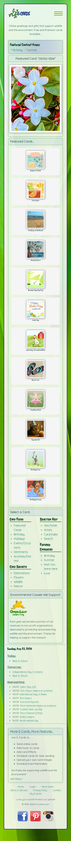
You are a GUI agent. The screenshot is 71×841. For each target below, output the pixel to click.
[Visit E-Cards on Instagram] (48, 820)
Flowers (19, 577)
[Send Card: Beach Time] (35, 369)
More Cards (47, 786)
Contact (57, 790)
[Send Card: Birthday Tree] (35, 459)
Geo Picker (50, 525)
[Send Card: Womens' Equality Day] (35, 279)
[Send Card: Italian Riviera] (35, 249)
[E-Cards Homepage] (25, 13)
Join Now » (16, 778)
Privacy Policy (40, 790)
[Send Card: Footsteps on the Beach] (35, 219)
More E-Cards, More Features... (31, 731)
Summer (32, 50)
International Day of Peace (33, 694)
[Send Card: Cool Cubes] (35, 190)
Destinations (22, 573)
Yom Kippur (26, 698)
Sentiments (21, 552)
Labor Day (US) (28, 686)
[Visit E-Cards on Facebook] (23, 820)
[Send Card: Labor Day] (35, 309)
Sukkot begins (27, 716)
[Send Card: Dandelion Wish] (35, 399)
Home (21, 786)
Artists (48, 530)
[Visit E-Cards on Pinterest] (35, 820)
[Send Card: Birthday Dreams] (35, 489)
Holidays (19, 538)
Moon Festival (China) (31, 713)
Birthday (18, 50)
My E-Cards (35, 793)
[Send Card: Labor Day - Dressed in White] (35, 339)
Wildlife (18, 581)
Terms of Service (18, 790)
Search (48, 538)
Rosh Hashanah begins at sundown (38, 705)
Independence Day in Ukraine (28, 671)
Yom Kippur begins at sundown (36, 690)
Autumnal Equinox (29, 701)
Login (33, 786)
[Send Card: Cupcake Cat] (35, 429)
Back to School (20, 660)
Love (47, 573)
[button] (58, 13)
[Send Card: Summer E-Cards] (35, 160)
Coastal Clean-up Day (31, 709)
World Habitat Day (29, 720)
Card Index (51, 534)
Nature (18, 586)
